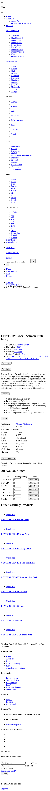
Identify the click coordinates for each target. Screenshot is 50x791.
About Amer (16, 21)
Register (9, 702)
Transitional (16, 169)
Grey (13, 193)
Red (13, 202)
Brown (14, 186)
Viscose (14, 129)
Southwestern (16, 165)
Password (29, 766)
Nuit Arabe (15, 87)
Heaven (14, 82)
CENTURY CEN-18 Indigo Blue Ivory (18, 563)
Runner (14, 237)
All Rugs (9, 282)
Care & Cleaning (13, 663)
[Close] (2, 12)
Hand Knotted (17, 38)
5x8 (12, 221)
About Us (10, 19)
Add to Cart (6, 363)
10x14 (13, 231)
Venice (14, 89)
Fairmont (15, 78)
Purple (14, 200)
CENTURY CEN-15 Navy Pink (15, 534)
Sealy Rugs (10, 240)
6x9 (12, 224)
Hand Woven (16, 43)
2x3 (12, 214)
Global (14, 153)
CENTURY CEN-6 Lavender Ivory (16, 635)
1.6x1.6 (14, 212)
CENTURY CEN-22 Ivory (12, 606)
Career (9, 661)
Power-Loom (23, 345)
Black (13, 181)
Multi (13, 198)
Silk (12, 125)
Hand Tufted (16, 40)
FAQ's (8, 685)
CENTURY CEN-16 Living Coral (16, 548)
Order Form (11, 689)
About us (10, 659)
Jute (12, 111)
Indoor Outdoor (17, 52)
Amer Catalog (12, 242)
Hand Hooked (17, 49)
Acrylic (14, 102)
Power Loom (16, 45)
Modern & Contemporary (21, 155)
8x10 (13, 226)
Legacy (14, 85)
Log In (4, 773)
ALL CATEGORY (12, 31)
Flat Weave (15, 47)
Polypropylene (17, 120)
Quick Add (10, 515)
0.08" (19, 347)
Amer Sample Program (15, 668)
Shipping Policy (12, 680)
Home (8, 16)
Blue (13, 184)
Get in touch (11, 704)
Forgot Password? (8, 771)
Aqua (13, 179)
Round (14, 235)
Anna (13, 66)
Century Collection (14, 285)
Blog (8, 666)
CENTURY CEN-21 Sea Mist (14, 591)
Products (9, 26)
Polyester (15, 115)
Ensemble (15, 76)
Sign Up (4, 789)
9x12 (13, 228)
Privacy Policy (12, 678)
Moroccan (15, 158)
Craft (13, 71)
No (23, 354)
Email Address (31, 763)
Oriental (14, 160)
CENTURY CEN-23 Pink (12, 620)
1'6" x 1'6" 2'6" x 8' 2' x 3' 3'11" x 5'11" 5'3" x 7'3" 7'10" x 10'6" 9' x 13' (27, 357)
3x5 (12, 217)
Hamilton (15, 80)
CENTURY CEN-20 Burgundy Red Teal (19, 577)
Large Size (15, 233)
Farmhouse (15, 151)
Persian (14, 162)
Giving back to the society (21, 23)
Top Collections (11, 61)
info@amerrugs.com (13, 725)
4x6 (12, 219)
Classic (14, 148)
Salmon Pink (17, 349)
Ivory (13, 195)
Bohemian (15, 146)
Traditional (15, 167)
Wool (13, 134)
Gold (13, 188)
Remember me (10, 768)
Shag (13, 54)
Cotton (14, 106)
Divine (14, 73)
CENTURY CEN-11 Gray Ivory (15, 520)
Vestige (14, 92)
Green (13, 191)
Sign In (9, 258)
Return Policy (11, 682)
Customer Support (13, 687)
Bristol (14, 69)
